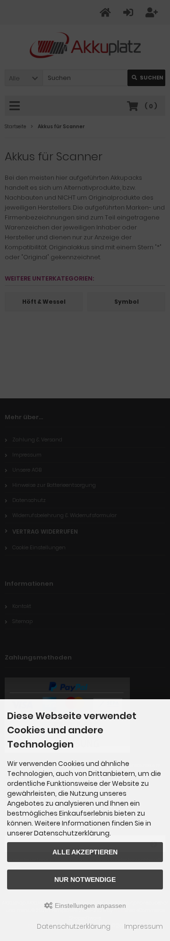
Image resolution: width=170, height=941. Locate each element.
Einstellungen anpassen (89, 905)
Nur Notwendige (85, 879)
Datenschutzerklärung (73, 926)
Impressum (143, 926)
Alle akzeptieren (85, 852)
